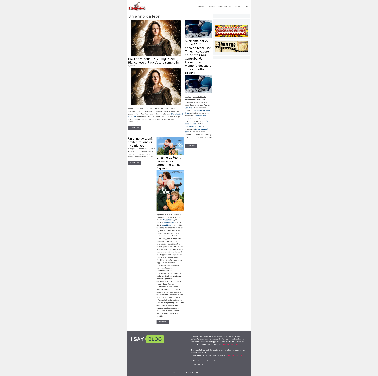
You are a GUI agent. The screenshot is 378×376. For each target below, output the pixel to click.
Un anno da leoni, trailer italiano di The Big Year (140, 142)
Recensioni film (225, 6)
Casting (211, 6)
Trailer (201, 6)
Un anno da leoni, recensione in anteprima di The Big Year (169, 163)
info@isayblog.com (231, 344)
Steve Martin (169, 222)
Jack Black (166, 225)
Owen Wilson (168, 220)
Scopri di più (134, 128)
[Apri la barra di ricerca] (247, 6)
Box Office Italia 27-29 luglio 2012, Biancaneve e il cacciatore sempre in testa (153, 62)
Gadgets (238, 6)
